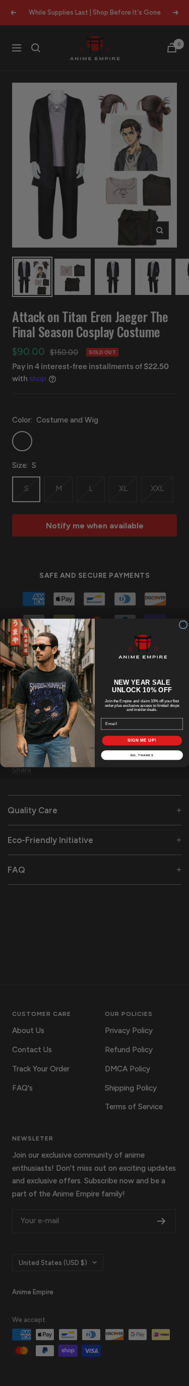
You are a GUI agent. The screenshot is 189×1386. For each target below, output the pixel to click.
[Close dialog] (182, 624)
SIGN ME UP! (141, 741)
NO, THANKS (141, 755)
